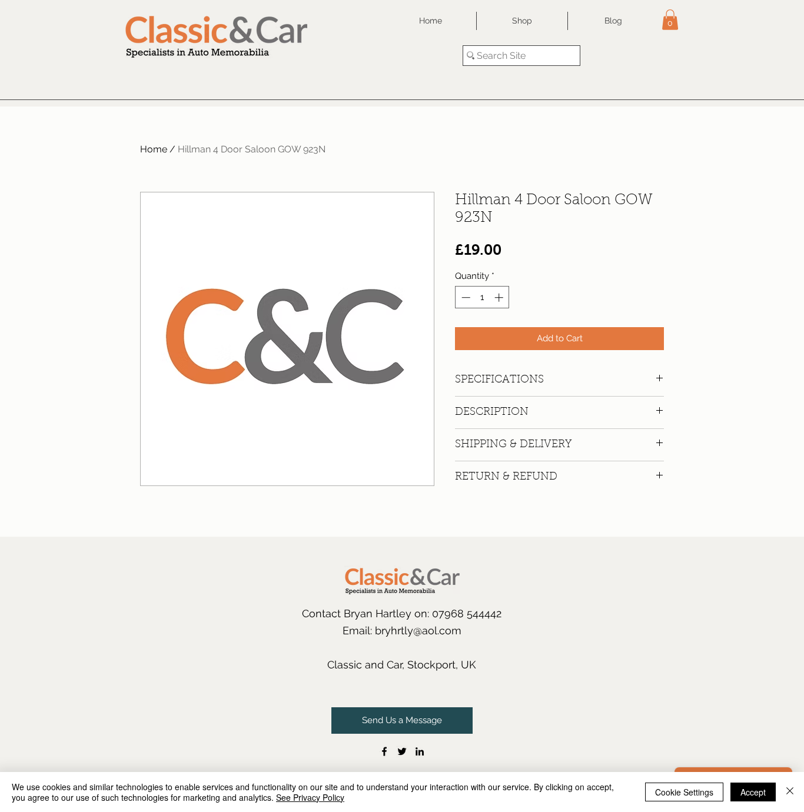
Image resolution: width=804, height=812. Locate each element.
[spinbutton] (482, 297)
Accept (753, 792)
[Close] (790, 792)
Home (153, 149)
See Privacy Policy (310, 797)
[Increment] (500, 297)
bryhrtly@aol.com (418, 630)
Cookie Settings (684, 792)
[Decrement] (465, 297)
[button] (670, 19)
